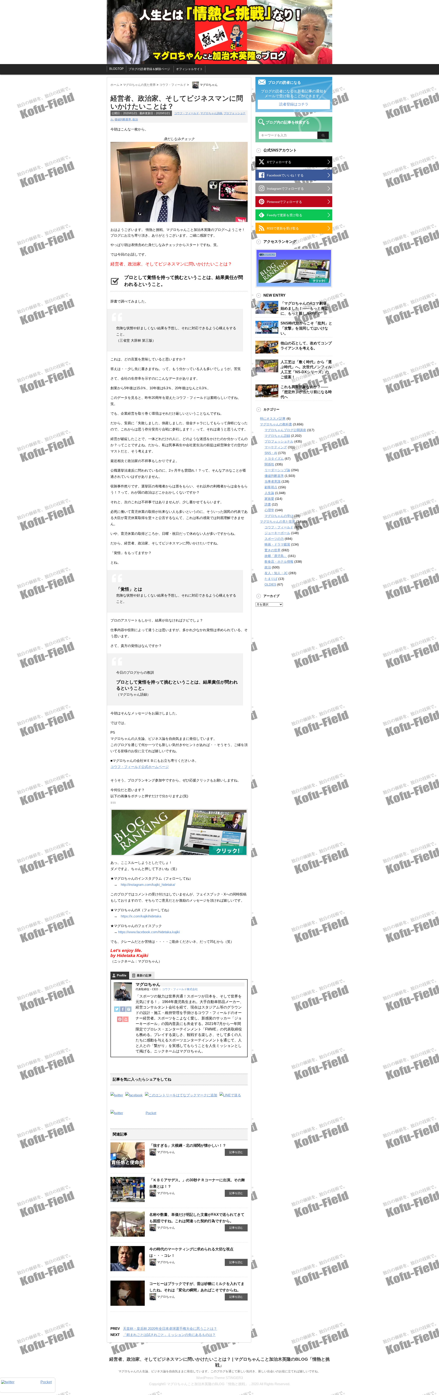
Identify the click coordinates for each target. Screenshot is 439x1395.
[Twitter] (117, 1011)
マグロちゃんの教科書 (276, 424)
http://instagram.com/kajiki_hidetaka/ (148, 885)
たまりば (271, 579)
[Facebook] (123, 1011)
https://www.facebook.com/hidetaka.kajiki (149, 932)
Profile (121, 975)
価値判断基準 (123, 119)
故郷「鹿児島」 (276, 556)
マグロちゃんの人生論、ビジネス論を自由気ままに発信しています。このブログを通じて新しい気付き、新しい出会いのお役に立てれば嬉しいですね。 (219, 1371)
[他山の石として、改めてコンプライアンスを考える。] (266, 352)
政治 (135, 119)
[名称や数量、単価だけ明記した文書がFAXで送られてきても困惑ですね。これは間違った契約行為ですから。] (127, 1235)
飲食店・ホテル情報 (279, 561)
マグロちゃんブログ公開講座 (285, 430)
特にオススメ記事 (273, 418)
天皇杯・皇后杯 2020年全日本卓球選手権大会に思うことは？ (170, 1328)
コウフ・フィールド (186, 113)
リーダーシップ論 (277, 470)
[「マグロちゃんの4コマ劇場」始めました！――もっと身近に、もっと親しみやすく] (266, 312)
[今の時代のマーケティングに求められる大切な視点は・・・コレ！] (127, 1269)
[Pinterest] (120, 1022)
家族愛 (269, 498)
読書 (268, 504)
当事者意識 (273, 481)
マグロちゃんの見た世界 (277, 521)
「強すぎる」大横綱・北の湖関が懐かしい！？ (187, 1145)
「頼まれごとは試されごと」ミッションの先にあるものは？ (169, 1335)
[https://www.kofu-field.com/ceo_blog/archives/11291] (181, 1095)
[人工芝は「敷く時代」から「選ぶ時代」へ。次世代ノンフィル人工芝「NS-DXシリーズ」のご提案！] (266, 370)
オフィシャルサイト (189, 69)
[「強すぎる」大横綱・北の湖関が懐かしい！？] (127, 1166)
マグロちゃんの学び (279, 516)
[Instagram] (128, 1011)
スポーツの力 (274, 539)
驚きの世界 (273, 550)
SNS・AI (271, 453)
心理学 (269, 510)
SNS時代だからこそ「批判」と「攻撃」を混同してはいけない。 (306, 328)
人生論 (269, 493)
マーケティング (276, 447)
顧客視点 (271, 487)
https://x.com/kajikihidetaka (141, 916)
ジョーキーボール (277, 533)
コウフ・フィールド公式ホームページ (139, 767)
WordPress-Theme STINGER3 (219, 1378)
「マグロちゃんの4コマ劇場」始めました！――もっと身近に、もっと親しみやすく (305, 308)
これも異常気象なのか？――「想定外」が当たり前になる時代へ (306, 392)
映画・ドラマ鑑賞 (277, 544)
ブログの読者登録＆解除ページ (149, 69)
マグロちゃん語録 (211, 113)
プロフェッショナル (279, 441)
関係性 (269, 464)
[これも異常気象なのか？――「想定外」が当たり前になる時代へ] (266, 395)
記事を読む (236, 1152)
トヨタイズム (274, 458)
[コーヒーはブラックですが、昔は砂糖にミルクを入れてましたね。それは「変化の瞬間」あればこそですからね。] (127, 1304)
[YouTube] (125, 1022)
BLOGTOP (116, 68)
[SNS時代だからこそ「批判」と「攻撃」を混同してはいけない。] (266, 332)
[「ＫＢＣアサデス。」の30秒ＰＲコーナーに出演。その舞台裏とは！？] (127, 1200)
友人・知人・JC (276, 573)
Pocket (151, 1113)
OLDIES (270, 584)
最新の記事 (144, 975)
